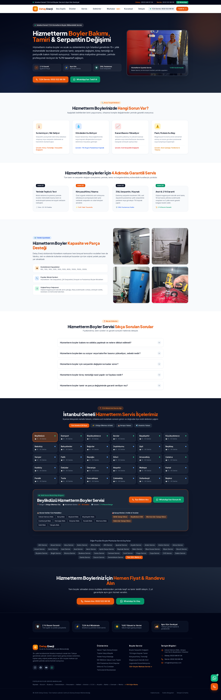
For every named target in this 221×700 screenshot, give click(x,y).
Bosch (42, 684)
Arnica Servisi (178, 545)
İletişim (141, 9)
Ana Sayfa (60, 9)
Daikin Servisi (180, 553)
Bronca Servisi (69, 553)
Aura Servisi (78, 549)
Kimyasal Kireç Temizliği (138, 657)
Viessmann (70, 684)
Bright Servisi (56, 553)
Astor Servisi (53, 549)
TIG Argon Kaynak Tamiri (138, 653)
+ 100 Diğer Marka (131, 684)
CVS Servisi (167, 553)
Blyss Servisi (168, 549)
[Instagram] (35, 667)
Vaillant (78, 684)
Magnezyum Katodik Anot (138, 660)
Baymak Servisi (123, 549)
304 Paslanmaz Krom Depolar (108, 663)
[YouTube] (46, 667)
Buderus (50, 684)
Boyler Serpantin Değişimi (138, 650)
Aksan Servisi (56, 545)
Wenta (121, 684)
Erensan (113, 684)
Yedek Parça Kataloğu (105, 657)
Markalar (113, 9)
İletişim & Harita (182, 693)
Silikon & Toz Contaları (105, 667)
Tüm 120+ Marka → (134, 557)
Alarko (106, 684)
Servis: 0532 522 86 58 (174, 659)
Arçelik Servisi (136, 545)
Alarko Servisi (82, 545)
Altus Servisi (95, 545)
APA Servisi (108, 545)
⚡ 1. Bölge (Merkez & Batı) (102, 425)
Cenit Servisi (128, 553)
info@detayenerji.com (173, 663)
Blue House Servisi (153, 549)
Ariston (86, 684)
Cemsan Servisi (114, 553)
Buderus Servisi (84, 553)
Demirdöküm (59, 684)
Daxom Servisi (98, 557)
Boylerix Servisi (41, 553)
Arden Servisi (150, 545)
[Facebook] (40, 667)
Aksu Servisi (68, 545)
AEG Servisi (42, 545)
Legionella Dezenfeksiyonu (139, 663)
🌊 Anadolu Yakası (143, 425)
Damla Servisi (85, 557)
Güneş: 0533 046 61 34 (173, 656)
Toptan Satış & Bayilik (105, 653)
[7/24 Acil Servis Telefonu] (214, 686)
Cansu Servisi (99, 553)
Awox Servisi (91, 549)
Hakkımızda (155, 693)
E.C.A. (93, 684)
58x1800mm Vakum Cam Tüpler (109, 660)
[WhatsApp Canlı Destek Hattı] (214, 678)
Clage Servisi (141, 553)
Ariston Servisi (163, 545)
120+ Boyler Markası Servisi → (140, 667)
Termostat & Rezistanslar (106, 670)
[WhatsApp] (52, 667)
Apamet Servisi (121, 545)
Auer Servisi (65, 549)
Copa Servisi (154, 553)
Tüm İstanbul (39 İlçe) (79, 425)
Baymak (35, 684)
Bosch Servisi (181, 549)
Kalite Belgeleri (168, 693)
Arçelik (99, 684)
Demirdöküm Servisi (115, 557)
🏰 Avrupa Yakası (124, 425)
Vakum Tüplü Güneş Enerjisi (107, 650)
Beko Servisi (137, 549)
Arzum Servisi (39, 549)
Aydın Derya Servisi (106, 549)
